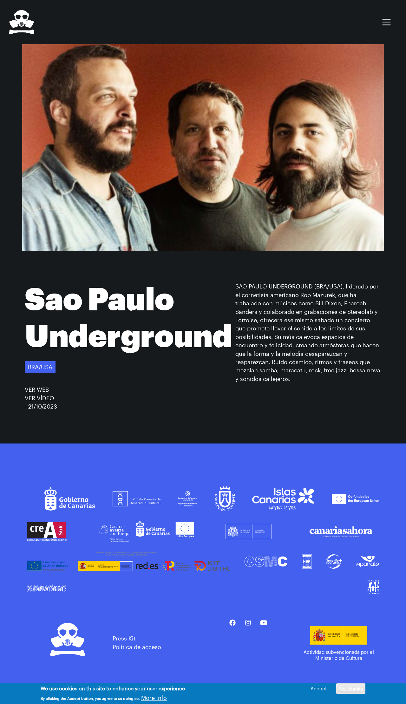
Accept (319, 688)
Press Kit (124, 638)
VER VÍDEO (39, 398)
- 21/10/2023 (41, 406)
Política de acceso (137, 647)
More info (154, 697)
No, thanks (351, 688)
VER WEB (37, 389)
